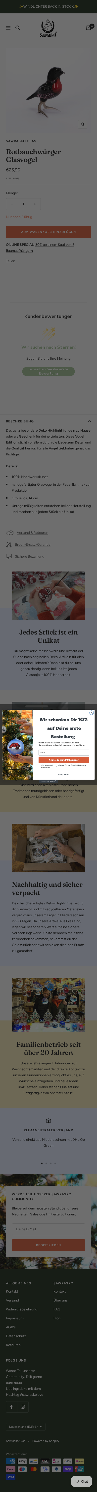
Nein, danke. (63, 774)
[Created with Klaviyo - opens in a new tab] (48, 781)
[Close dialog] (92, 712)
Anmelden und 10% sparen (64, 760)
